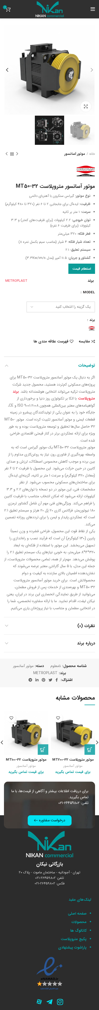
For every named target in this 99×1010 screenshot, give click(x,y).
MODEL (88, 292)
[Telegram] (50, 1002)
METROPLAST (16, 281)
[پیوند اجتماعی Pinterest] (43, 679)
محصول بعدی (6, 154)
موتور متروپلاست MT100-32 (26, 759)
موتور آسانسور (74, 154)
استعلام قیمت (81, 268)
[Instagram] (60, 1002)
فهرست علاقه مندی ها (51, 341)
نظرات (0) (86, 626)
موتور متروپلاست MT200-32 (73, 759)
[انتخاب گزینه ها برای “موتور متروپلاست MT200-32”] (89, 749)
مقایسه (84, 341)
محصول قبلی (17, 154)
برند (91, 320)
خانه (92, 154)
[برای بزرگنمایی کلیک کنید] (86, 106)
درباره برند (86, 643)
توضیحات (86, 365)
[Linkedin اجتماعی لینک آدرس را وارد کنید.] (37, 679)
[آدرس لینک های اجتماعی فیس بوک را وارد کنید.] (56, 679)
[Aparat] (39, 1002)
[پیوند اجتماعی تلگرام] (30, 679)
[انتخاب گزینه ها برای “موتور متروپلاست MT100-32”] (43, 749)
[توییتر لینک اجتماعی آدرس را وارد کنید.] (50, 679)
